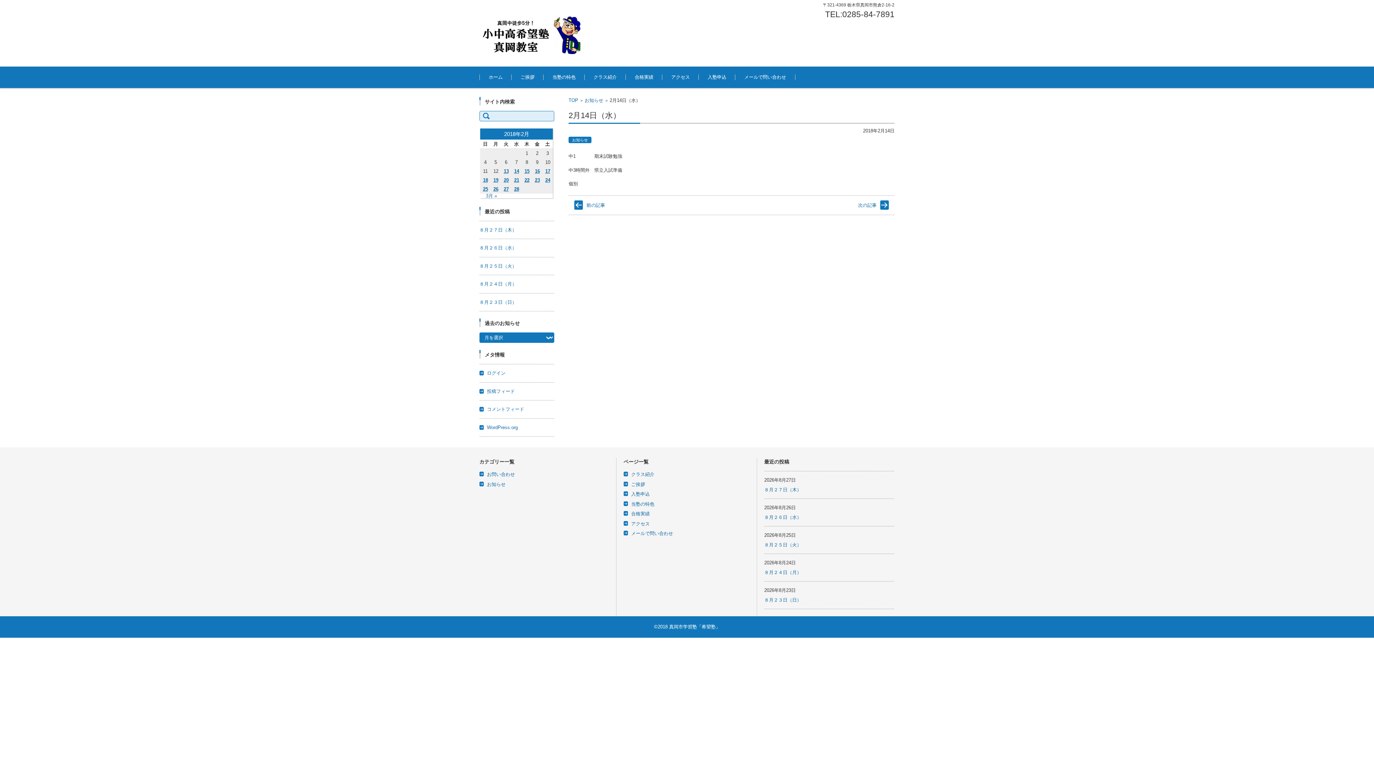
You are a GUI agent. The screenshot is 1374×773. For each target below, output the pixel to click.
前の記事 (595, 205)
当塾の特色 (564, 77)
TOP (573, 100)
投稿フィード (501, 391)
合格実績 (644, 77)
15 (527, 171)
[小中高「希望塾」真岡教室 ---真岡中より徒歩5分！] (533, 33)
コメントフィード (505, 409)
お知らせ (594, 100)
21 (516, 180)
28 (516, 189)
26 (495, 189)
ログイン (496, 373)
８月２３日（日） (498, 302)
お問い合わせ (501, 474)
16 (537, 171)
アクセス (680, 77)
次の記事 (867, 205)
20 (506, 180)
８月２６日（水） (498, 248)
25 (485, 189)
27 (506, 189)
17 (547, 171)
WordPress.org (502, 427)
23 (537, 180)
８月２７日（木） (498, 230)
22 (527, 180)
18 (485, 180)
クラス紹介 (605, 77)
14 (516, 171)
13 (506, 171)
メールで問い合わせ (765, 77)
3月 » (491, 196)
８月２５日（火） (498, 266)
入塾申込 (717, 77)
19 (495, 180)
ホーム (496, 77)
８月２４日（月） (498, 284)
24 (547, 180)
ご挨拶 (528, 77)
